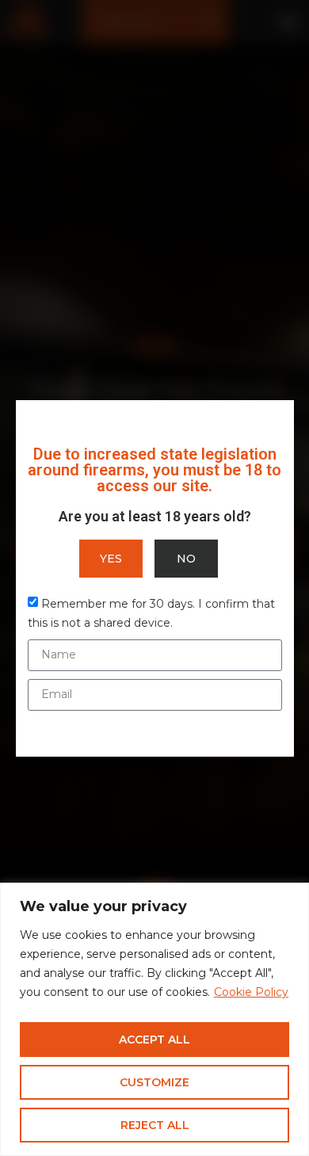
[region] (154, 1019)
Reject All (154, 1125)
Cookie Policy (251, 992)
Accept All (154, 1039)
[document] (154, 578)
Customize (154, 1082)
